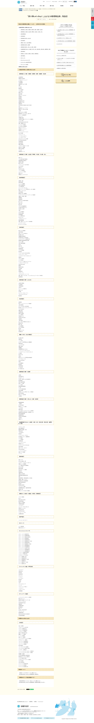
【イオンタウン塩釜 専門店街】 (26, 62)
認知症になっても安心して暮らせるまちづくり (66, 62)
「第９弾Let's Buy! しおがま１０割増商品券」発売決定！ (29, 674)
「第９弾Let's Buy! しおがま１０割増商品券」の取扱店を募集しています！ (32, 682)
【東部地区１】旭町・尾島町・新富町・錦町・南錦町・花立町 (31, 29)
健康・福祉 (32, 5)
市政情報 (61, 5)
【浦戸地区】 (23, 55)
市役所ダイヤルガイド (50, 718)
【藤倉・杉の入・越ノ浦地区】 (26, 42)
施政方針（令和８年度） (62, 68)
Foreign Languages (54, 1)
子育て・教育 (42, 5)
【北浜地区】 (23, 40)
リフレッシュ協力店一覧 (62, 55)
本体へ (44, 1)
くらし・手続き (22, 5)
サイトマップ (48, 1)
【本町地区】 (23, 36)
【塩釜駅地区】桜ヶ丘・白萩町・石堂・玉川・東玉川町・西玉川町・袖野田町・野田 (35, 49)
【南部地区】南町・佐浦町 (25, 44)
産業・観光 (52, 5)
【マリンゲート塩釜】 (24, 64)
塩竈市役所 (25, 706)
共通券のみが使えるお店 (23, 66)
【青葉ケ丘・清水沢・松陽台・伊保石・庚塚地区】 (30, 53)
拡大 (66, 1)
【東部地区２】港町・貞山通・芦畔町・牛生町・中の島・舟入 (31, 31)
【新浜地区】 (23, 51)
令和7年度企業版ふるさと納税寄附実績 (64, 65)
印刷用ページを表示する (42, 19)
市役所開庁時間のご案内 (24, 718)
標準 (63, 1)
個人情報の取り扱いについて (22, 701)
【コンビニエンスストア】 (25, 60)
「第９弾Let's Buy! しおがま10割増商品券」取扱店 (29, 10)
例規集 (35, 701)
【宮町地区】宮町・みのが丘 (26, 38)
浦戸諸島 (71, 5)
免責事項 (30, 701)
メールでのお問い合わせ (37, 718)
